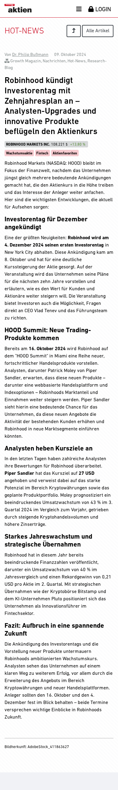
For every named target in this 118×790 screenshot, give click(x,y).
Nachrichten (54, 61)
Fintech (42, 153)
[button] (79, 9)
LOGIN (102, 10)
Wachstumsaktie (19, 153)
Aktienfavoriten (65, 153)
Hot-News (76, 61)
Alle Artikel (97, 31)
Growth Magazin (25, 61)
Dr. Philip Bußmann (30, 55)
